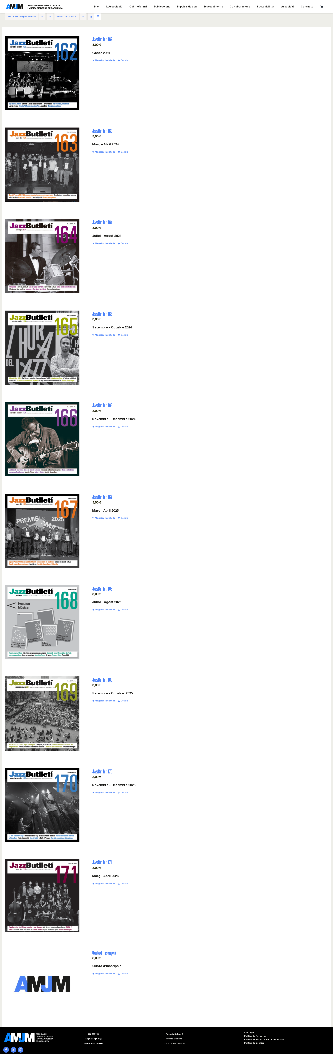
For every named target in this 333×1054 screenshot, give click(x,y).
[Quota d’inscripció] (42, 984)
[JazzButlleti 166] (42, 439)
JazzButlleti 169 (102, 680)
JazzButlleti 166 (102, 405)
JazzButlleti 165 (102, 314)
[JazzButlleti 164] (42, 256)
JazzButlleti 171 (102, 862)
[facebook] (6, 1050)
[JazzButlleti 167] (42, 531)
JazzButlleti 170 (102, 771)
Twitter (99, 1044)
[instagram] (20, 1050)
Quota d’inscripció (104, 953)
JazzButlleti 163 (102, 131)
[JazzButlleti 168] (42, 622)
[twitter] (13, 1050)
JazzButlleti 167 (102, 497)
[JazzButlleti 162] (42, 73)
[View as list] (97, 16)
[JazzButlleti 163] (42, 165)
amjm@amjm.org (93, 1039)
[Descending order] (49, 16)
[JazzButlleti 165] (42, 348)
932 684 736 (93, 1034)
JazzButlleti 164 (102, 222)
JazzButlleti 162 (102, 39)
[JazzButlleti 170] (42, 805)
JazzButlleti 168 (102, 589)
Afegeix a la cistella (105, 61)
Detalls (124, 61)
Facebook (89, 1044)
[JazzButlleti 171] (42, 895)
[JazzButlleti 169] (42, 713)
